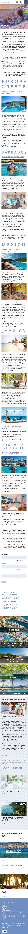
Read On (4, 755)
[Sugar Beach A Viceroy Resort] (1, 253)
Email (2, 572)
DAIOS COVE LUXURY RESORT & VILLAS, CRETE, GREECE (12, 92)
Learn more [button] (5, 927)
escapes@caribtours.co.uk (15, 533)
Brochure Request (10, 598)
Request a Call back (11, 604)
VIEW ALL (22, 838)
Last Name (4, 563)
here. (20, 59)
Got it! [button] (4, 931)
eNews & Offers (8, 601)
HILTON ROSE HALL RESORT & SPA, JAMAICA (11, 427)
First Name (4, 554)
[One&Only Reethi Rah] (14, 713)
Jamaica (3, 354)
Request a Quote (9, 608)
